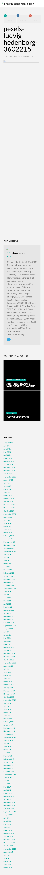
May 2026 (7, 452)
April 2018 (7, 753)
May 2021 (7, 638)
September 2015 (10, 849)
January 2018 (8, 762)
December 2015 (9, 840)
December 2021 (9, 616)
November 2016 (9, 805)
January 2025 (8, 502)
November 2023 (9, 545)
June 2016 (7, 821)
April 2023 (7, 567)
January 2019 (8, 725)
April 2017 (7, 790)
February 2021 (9, 647)
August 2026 (8, 443)
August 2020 (8, 666)
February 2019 (9, 722)
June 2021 (7, 635)
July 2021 (7, 632)
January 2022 (8, 613)
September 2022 (10, 588)
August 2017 (8, 778)
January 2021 (8, 650)
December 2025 (9, 468)
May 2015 (7, 861)
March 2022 (8, 607)
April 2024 (7, 530)
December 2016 (9, 802)
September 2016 (10, 812)
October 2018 (9, 734)
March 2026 (8, 458)
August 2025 (8, 480)
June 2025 (7, 486)
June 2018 (7, 747)
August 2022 (8, 592)
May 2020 (7, 675)
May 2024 (7, 526)
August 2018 (8, 740)
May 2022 (7, 601)
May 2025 (7, 489)
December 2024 (9, 505)
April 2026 (7, 455)
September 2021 (10, 626)
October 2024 (9, 511)
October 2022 (9, 585)
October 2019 (9, 697)
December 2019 (9, 691)
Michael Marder (13, 56)
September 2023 (10, 551)
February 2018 (9, 759)
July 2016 (7, 818)
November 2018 (9, 731)
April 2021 (7, 641)
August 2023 (8, 554)
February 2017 (9, 796)
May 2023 (7, 564)
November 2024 (9, 508)
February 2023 (9, 573)
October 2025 (9, 474)
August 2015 (8, 852)
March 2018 (8, 756)
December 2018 (9, 728)
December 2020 (9, 654)
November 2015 (9, 843)
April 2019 (7, 716)
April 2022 (7, 604)
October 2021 (9, 622)
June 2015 (7, 858)
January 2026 (8, 464)
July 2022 (7, 595)
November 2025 (9, 471)
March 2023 (8, 570)
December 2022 (9, 579)
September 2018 (10, 737)
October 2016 (9, 809)
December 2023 (9, 542)
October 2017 (9, 771)
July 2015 (7, 855)
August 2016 (8, 815)
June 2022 (7, 598)
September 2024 (10, 514)
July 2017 (7, 781)
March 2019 (8, 719)
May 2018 (7, 750)
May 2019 (7, 713)
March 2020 (8, 681)
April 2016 (7, 827)
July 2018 (7, 744)
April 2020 (7, 678)
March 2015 (8, 867)
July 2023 (7, 557)
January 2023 (8, 576)
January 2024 (8, 539)
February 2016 (9, 833)
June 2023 (7, 561)
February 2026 (9, 461)
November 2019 (9, 694)
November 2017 (9, 768)
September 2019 (10, 700)
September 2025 (10, 477)
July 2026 (7, 446)
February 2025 (9, 499)
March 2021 (8, 644)
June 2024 (7, 523)
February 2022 (9, 610)
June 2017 (7, 784)
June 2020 (7, 672)
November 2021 (9, 619)
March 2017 (8, 793)
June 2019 (7, 709)
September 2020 (10, 663)
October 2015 (9, 846)
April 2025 (7, 492)
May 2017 (7, 787)
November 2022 (9, 582)
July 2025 (7, 483)
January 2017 (8, 799)
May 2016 (7, 824)
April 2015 (7, 864)
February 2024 (9, 536)
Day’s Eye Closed (17, 417)
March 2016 (8, 830)
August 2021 (8, 629)
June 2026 (7, 449)
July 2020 (7, 669)
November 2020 (9, 657)
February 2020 (9, 685)
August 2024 (8, 517)
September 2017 (10, 775)
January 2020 (8, 688)
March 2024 (8, 533)
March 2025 (8, 495)
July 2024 (7, 520)
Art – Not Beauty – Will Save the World (20, 385)
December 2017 (9, 765)
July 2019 (7, 706)
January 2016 (8, 836)
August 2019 (8, 703)
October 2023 (9, 548)
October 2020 (9, 660)
